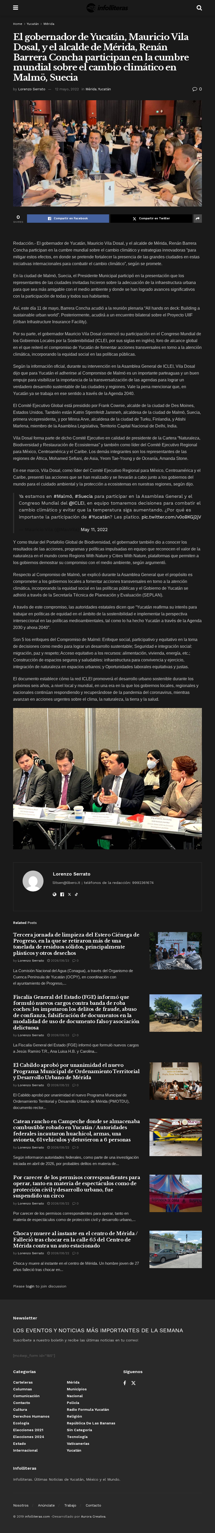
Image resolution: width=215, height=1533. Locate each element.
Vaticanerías (78, 1443)
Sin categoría (79, 1430)
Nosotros (21, 1505)
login (30, 1286)
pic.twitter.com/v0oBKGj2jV (171, 517)
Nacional (75, 1396)
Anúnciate (46, 1505)
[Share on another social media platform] (198, 218)
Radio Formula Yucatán (88, 1409)
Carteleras (23, 1382)
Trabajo (70, 1505)
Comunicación (26, 1396)
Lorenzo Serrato (31, 89)
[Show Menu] (15, 8)
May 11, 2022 (94, 529)
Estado (19, 1443)
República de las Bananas (91, 1423)
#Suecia (84, 496)
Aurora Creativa (93, 1516)
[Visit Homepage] (107, 8)
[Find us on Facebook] (124, 1383)
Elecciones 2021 (28, 1430)
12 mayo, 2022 (67, 89)
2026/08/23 (59, 960)
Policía (73, 1403)
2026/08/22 (59, 1085)
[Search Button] (199, 8)
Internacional (25, 1450)
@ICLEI (76, 503)
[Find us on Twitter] (133, 1383)
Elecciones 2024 (28, 1437)
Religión (74, 1416)
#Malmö (62, 496)
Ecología (21, 1423)
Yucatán (33, 24)
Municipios (77, 1389)
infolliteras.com (37, 1516)
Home (17, 24)
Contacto (21, 1403)
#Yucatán (99, 517)
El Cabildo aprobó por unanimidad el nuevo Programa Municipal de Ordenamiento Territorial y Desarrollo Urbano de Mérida (76, 1071)
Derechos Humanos (31, 1416)
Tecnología (77, 1437)
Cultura (20, 1409)
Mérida (49, 24)
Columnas (22, 1389)
